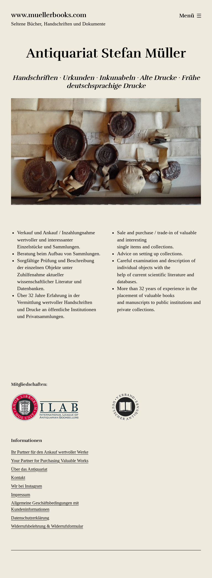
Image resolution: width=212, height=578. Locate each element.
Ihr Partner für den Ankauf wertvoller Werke (49, 452)
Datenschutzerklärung (30, 517)
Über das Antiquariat (29, 469)
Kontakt (18, 477)
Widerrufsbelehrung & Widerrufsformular (47, 526)
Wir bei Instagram (26, 486)
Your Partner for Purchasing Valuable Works (49, 460)
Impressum (20, 494)
